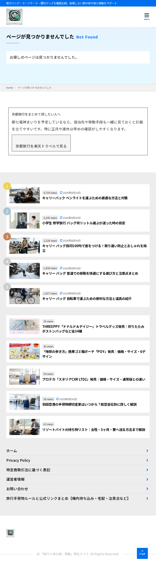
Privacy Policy (18, 460)
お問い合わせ (17, 488)
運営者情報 (15, 479)
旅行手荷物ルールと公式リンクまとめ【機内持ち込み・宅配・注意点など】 (68, 498)
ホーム (11, 450)
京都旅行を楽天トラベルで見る (41, 146)
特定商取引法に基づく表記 (28, 469)
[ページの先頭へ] (142, 553)
